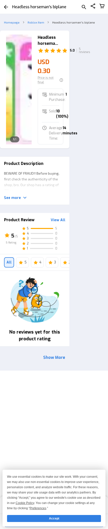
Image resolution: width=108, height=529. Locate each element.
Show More (54, 357)
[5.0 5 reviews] (50, 51)
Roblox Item (36, 22)
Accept (54, 518)
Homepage (12, 22)
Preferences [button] (38, 508)
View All (58, 220)
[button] (50, 80)
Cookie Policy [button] (25, 503)
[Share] (93, 7)
